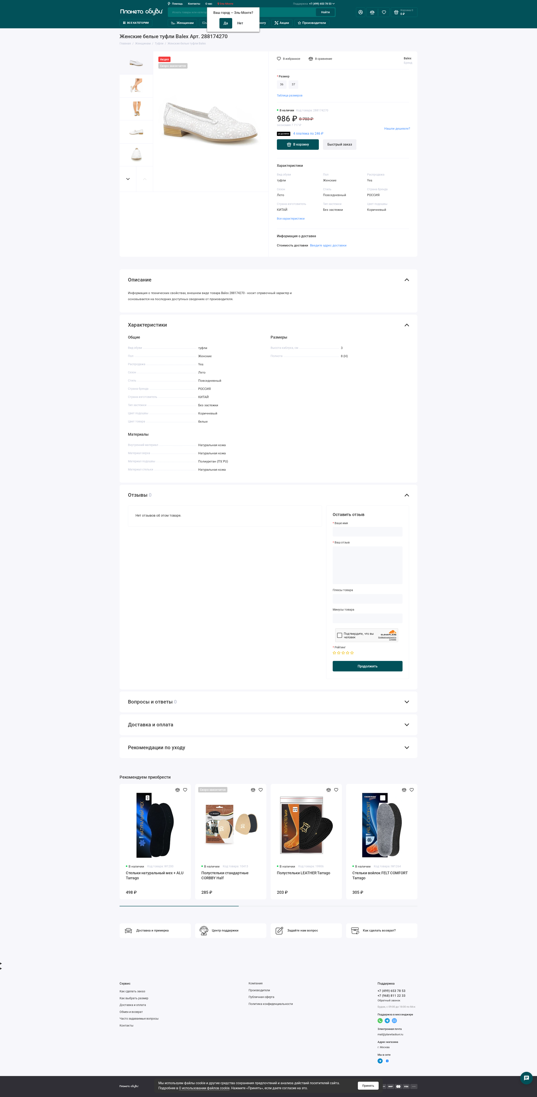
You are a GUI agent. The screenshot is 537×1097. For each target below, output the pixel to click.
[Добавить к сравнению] (177, 789)
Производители (314, 23)
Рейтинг (340, 647)
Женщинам (185, 23)
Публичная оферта (261, 997)
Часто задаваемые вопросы (139, 1018)
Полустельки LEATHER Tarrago (303, 873)
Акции (284, 23)
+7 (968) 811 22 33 (391, 996)
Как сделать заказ (132, 991)
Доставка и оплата (133, 1005)
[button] (128, 179)
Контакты (194, 3)
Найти (325, 12)
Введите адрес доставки (328, 245)
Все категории (138, 22)
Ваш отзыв (342, 542)
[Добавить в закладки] (185, 789)
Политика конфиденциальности (271, 1004)
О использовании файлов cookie (204, 1088)
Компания (256, 983)
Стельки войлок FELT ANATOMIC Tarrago (456, 875)
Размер (284, 76)
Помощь (177, 3)
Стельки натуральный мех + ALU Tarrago (155, 875)
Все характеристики (291, 218)
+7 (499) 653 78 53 (312, 3)
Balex (407, 58)
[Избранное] (384, 12)
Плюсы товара (343, 590)
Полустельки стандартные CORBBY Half (225, 875)
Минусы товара (343, 609)
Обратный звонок (389, 1000)
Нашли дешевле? (397, 128)
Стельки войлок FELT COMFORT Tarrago (380, 875)
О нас (208, 3)
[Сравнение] (372, 12)
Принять (368, 1085)
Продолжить (368, 666)
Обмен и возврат (131, 1012)
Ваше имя (341, 523)
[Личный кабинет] (360, 12)
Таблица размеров (289, 95)
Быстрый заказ (339, 144)
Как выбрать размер (134, 998)
